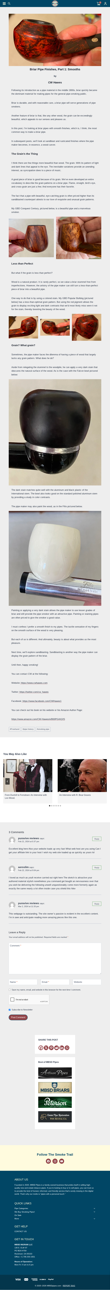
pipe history (28, 729)
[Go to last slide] (7, 781)
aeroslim (23, 867)
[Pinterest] (51, 1047)
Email (45, 982)
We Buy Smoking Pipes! (24, 1212)
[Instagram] (54, 1161)
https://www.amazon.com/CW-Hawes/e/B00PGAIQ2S (38, 719)
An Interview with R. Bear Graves (75, 795)
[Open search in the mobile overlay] (9, 3)
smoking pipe (43, 729)
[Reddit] (56, 1047)
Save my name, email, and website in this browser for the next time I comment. (46, 990)
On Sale (17, 1215)
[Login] (105, 4)
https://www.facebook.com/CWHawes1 (42, 701)
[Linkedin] (61, 1047)
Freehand (14, 729)
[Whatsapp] (67, 1047)
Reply (96, 839)
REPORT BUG (69, 1286)
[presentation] (27, 775)
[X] (46, 1047)
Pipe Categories (21, 1208)
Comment (15, 945)
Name (13, 982)
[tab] (49, 805)
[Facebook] (40, 1047)
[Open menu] (4, 3)
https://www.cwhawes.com (34, 683)
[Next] (102, 781)
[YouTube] (61, 1161)
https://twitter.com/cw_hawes (34, 692)
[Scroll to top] (106, 776)
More (16, 1219)
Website (78, 982)
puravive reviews (28, 838)
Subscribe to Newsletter (22, 1010)
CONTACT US (20, 1231)
